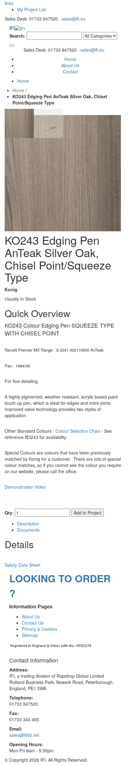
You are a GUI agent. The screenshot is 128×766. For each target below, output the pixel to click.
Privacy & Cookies (39, 629)
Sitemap (30, 635)
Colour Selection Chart (78, 431)
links (9, 3)
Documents (28, 530)
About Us (70, 65)
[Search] (11, 45)
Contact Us (32, 623)
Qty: (9, 513)
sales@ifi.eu (73, 19)
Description (28, 523)
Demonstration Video (25, 487)
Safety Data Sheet (22, 565)
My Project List (31, 9)
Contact (70, 71)
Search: (17, 36)
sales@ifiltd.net (24, 735)
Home (18, 90)
